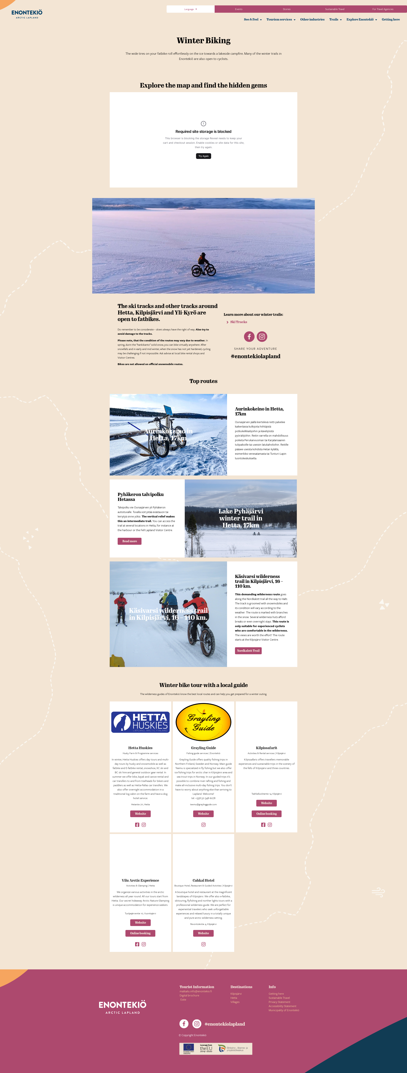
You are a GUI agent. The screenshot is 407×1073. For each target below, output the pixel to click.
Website (140, 814)
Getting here (391, 19)
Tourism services (279, 19)
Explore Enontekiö (360, 19)
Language (189, 9)
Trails (333, 19)
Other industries (312, 19)
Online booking (266, 814)
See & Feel (251, 19)
